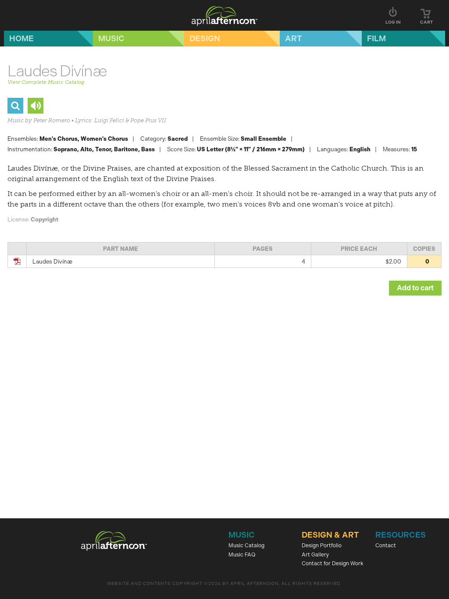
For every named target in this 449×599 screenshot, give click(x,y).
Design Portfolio (322, 545)
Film (376, 38)
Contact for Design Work (332, 563)
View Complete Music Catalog (45, 82)
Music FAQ (241, 555)
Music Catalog (246, 545)
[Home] (224, 15)
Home (21, 38)
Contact (385, 545)
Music (111, 38)
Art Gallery (315, 555)
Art (293, 38)
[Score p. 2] (15, 106)
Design (204, 38)
